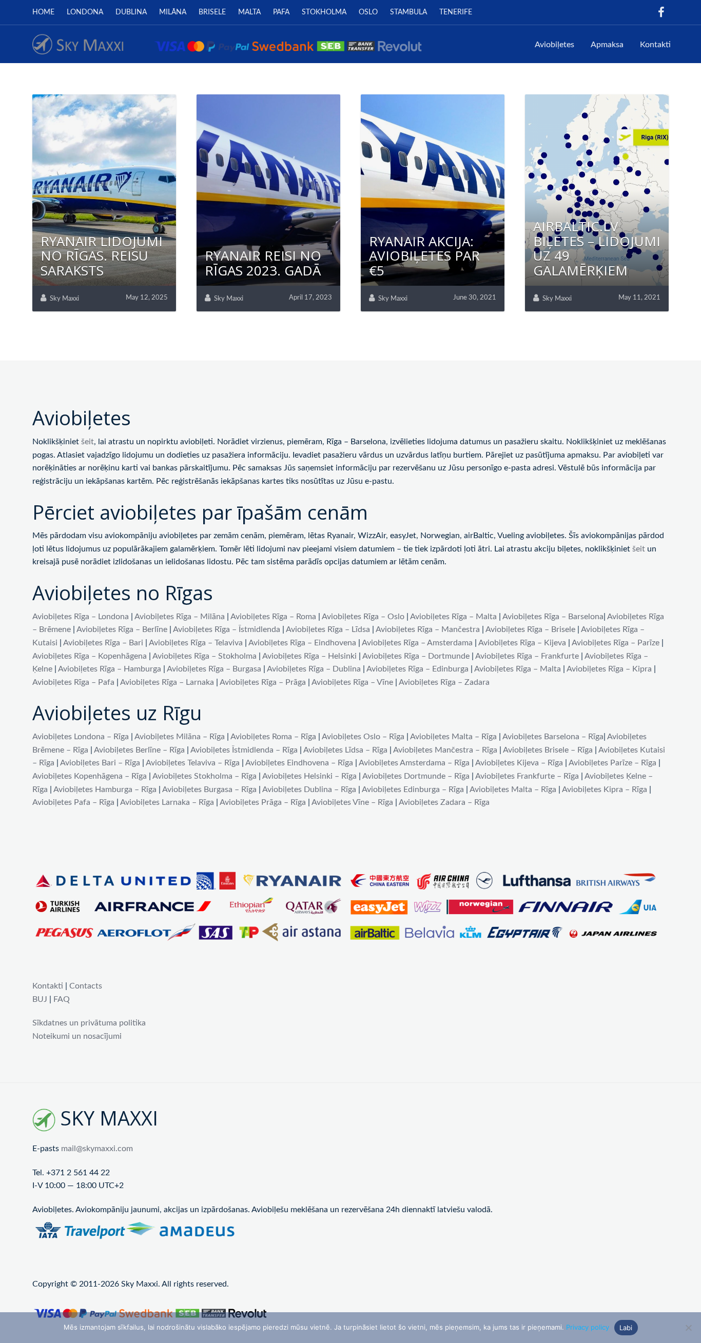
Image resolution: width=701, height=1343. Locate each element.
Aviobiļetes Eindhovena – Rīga (299, 763)
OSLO (368, 12)
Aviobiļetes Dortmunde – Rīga (416, 776)
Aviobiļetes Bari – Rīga (100, 763)
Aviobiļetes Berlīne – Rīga (139, 750)
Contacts (85, 986)
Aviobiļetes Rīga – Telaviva (196, 643)
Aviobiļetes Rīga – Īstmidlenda (226, 629)
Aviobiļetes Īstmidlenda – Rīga (244, 750)
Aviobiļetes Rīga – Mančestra (428, 629)
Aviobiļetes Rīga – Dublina (314, 669)
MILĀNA (172, 12)
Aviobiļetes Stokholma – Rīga (204, 776)
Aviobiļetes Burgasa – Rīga (209, 789)
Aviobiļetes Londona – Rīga (80, 737)
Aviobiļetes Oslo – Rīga (363, 737)
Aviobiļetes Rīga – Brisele (530, 629)
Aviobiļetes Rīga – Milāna (179, 617)
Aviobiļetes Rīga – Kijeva (522, 643)
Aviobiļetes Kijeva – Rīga (519, 763)
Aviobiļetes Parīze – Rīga (612, 763)
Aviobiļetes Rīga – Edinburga (417, 669)
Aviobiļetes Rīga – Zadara (444, 682)
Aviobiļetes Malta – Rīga (453, 737)
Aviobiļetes (554, 45)
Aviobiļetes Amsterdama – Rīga (414, 763)
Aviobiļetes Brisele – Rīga (548, 750)
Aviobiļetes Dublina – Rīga (309, 789)
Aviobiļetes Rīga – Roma (273, 617)
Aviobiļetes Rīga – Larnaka (167, 682)
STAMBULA (408, 12)
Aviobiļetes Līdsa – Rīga (345, 750)
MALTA (249, 12)
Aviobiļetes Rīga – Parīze (615, 643)
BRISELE (212, 12)
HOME (43, 12)
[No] (688, 1327)
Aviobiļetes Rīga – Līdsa (328, 629)
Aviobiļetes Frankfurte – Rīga (527, 776)
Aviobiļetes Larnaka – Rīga (167, 802)
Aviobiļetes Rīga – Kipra (609, 669)
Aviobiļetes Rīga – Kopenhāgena (89, 656)
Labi (626, 1328)
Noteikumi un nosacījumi (77, 1036)
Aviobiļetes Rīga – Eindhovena (302, 643)
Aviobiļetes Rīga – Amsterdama (417, 643)
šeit (87, 442)
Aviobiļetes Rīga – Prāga (263, 682)
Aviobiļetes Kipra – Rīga (604, 789)
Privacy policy (587, 1327)
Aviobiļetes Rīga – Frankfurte (527, 656)
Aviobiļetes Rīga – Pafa (73, 682)
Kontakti (655, 45)
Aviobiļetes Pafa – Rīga (73, 802)
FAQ (61, 999)
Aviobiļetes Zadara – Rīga (444, 802)
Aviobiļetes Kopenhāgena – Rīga (89, 776)
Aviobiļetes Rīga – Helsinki (309, 656)
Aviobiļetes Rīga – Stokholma (204, 656)
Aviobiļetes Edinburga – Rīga (413, 789)
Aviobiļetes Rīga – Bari (103, 643)
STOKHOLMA (324, 12)
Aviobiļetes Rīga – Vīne (352, 682)
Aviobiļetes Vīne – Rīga (352, 802)
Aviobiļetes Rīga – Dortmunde (416, 656)
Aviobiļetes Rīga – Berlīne (121, 629)
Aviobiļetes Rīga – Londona (80, 617)
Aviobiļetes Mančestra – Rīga (445, 750)
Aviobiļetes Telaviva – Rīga (193, 763)
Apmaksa (607, 45)
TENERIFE (455, 12)
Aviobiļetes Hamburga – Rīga (105, 789)
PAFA (281, 12)
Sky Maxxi (64, 298)
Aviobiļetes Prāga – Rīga (263, 802)
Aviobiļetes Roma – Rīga (273, 737)
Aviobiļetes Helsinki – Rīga (309, 776)
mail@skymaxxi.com (97, 1148)
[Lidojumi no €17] (227, 43)
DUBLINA (131, 12)
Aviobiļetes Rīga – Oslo (363, 617)
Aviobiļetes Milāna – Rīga (179, 737)
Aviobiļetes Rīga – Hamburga (109, 669)
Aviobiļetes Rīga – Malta (453, 617)
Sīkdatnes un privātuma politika (89, 1023)
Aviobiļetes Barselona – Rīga (552, 737)
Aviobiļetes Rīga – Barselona (552, 617)
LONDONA (85, 12)
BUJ (39, 999)
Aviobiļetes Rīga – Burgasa (214, 669)
